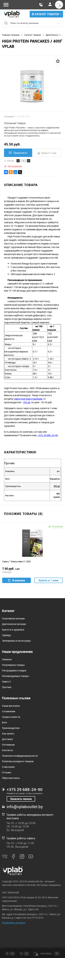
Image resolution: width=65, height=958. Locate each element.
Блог (4, 722)
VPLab (26, 402)
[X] (20, 172)
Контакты (7, 750)
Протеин (6, 687)
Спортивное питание (13, 618)
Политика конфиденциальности (20, 755)
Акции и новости (11, 716)
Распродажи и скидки (14, 670)
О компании (8, 711)
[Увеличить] (32, 86)
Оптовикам (8, 744)
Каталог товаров (47, 14)
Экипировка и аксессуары (16, 640)
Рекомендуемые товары (15, 676)
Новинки (7, 659)
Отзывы (6, 772)
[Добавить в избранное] (58, 61)
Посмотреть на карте (13, 922)
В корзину (18, 580)
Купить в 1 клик (48, 153)
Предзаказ (20, 153)
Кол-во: (10, 160)
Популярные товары (13, 664)
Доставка (7, 739)
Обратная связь (11, 778)
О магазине (8, 766)
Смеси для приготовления (28, 398)
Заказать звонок (21, 799)
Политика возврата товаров (18, 761)
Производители (11, 728)
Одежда (6, 635)
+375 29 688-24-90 (48, 435)
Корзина (49, 953)
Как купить (8, 733)
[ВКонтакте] (6, 172)
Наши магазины (11, 705)
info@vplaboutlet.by (25, 806)
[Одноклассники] (11, 172)
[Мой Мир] (15, 172)
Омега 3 (6, 681)
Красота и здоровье (13, 629)
